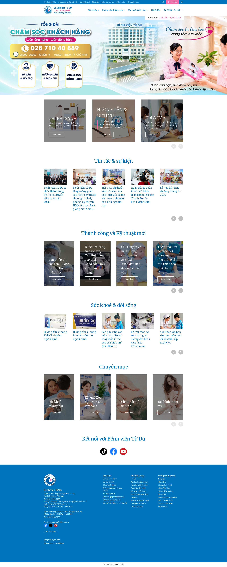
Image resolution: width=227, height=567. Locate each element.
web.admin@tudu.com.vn (59, 522)
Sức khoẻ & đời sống (137, 10)
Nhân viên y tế (85, 2)
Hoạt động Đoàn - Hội (139, 494)
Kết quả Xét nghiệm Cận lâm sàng (93, 402)
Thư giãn (134, 497)
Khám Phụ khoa (164, 488)
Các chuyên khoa (109, 485)
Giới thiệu (92, 10)
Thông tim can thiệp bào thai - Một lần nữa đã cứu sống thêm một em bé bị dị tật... (167, 261)
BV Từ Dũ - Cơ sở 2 (172, 10)
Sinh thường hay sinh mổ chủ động (160, 122)
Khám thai (162, 482)
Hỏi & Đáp (155, 10)
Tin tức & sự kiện (137, 476)
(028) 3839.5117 (80, 502)
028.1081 (163, 17)
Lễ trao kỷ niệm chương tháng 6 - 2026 (141, 191)
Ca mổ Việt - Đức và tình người (115, 503)
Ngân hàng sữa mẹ (107, 2)
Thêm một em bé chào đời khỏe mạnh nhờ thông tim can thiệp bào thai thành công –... (131, 259)
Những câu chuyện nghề (140, 500)
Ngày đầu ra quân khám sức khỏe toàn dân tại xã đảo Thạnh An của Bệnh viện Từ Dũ (113, 194)
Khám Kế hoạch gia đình (167, 497)
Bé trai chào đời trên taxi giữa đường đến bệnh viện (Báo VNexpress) (111, 339)
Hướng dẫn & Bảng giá (112, 10)
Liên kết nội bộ (50, 531)
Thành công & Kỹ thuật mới (67, 2)
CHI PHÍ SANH (63, 118)
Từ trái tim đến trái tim (139, 485)
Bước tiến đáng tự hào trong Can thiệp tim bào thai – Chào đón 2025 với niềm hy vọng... (59, 259)
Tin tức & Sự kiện (50, 2)
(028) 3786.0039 (53, 517)
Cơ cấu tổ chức (108, 482)
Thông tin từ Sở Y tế (138, 503)
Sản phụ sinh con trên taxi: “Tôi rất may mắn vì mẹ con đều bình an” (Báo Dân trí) (83, 339)
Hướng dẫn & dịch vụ (166, 476)
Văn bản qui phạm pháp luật (113, 497)
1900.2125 (175, 17)
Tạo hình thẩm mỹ (167, 404)
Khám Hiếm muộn (165, 491)
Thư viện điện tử (109, 494)
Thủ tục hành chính (165, 500)
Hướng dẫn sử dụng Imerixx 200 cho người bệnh (55, 335)
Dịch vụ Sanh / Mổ (165, 485)
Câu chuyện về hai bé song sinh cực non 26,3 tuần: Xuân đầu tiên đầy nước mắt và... (95, 259)
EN (182, 2)
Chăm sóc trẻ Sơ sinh (130, 404)
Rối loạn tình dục (133, 2)
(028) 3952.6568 (53, 499)
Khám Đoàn (162, 507)
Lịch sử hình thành (110, 479)
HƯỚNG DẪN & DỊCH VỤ (112, 113)
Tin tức (133, 479)
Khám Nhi (162, 494)
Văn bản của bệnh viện (111, 500)
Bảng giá (161, 479)
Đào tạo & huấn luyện (139, 482)
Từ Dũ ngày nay (137, 507)
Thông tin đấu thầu (138, 488)
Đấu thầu (95, 2)
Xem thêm (56, 134)
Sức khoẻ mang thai (56, 404)
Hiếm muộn (120, 2)
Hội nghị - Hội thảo (138, 491)
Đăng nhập (172, 2)
